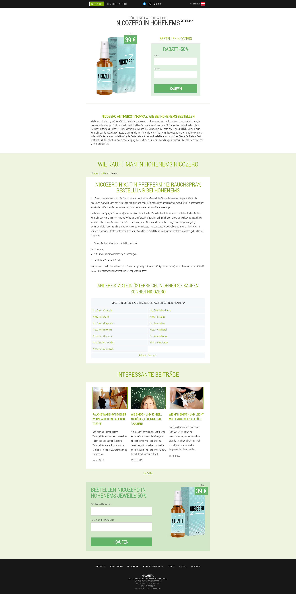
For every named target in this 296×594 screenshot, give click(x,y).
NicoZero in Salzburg (102, 310)
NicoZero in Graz (157, 316)
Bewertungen (116, 566)
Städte (171, 566)
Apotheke (100, 566)
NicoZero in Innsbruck (160, 310)
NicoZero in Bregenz (102, 329)
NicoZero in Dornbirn (103, 336)
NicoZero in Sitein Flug (103, 342)
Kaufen (176, 88)
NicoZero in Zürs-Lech (103, 349)
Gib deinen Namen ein (101, 504)
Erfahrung (132, 566)
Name (156, 56)
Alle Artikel (148, 473)
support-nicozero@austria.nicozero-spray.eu (148, 578)
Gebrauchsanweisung (153, 566)
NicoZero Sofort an (159, 342)
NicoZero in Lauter (158, 336)
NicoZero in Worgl (158, 329)
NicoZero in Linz (157, 323)
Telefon (157, 69)
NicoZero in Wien (101, 316)
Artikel (182, 566)
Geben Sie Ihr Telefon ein (102, 520)
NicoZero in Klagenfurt (103, 323)
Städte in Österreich (148, 355)
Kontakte (195, 566)
